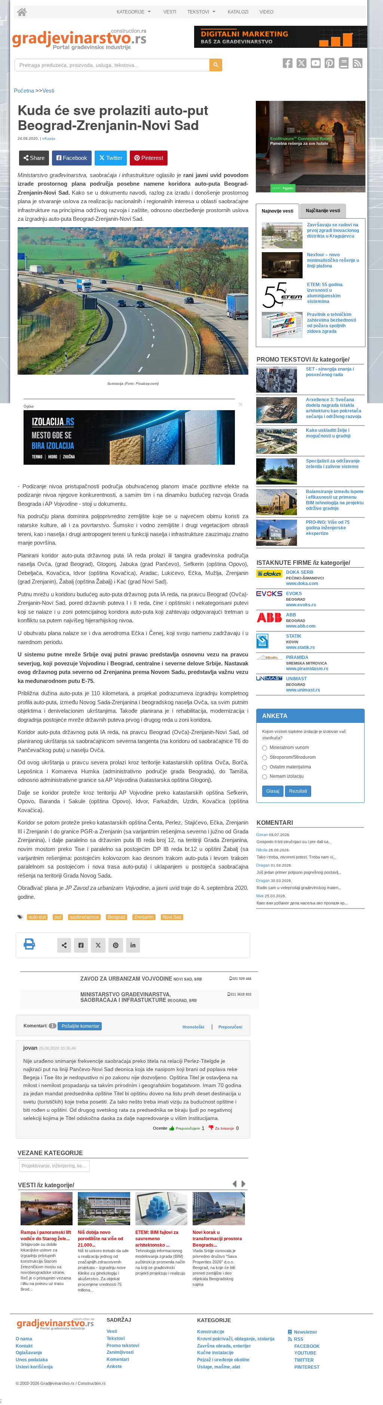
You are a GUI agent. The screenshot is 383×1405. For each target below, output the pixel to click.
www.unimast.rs (303, 690)
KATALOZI (238, 12)
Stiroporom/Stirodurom (293, 757)
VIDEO (266, 12)
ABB (291, 615)
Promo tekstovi (123, 1345)
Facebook (74, 158)
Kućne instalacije (215, 1352)
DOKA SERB (299, 572)
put (58, 917)
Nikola (262, 850)
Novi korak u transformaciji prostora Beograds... (217, 1239)
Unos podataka (32, 1359)
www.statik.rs (300, 647)
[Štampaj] (29, 944)
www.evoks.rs (301, 604)
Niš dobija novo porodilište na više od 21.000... (100, 1239)
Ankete (114, 1366)
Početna (25, 90)
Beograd (116, 917)
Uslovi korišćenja (34, 1367)
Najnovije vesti (277, 211)
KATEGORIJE (135, 13)
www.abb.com (301, 626)
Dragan (263, 865)
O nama (24, 1338)
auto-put (37, 917)
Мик (260, 896)
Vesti (48, 90)
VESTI (169, 12)
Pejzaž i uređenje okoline (223, 1359)
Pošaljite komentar (80, 1026)
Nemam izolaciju (287, 776)
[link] (98, 39)
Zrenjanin (144, 917)
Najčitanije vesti (323, 210)
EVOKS (294, 593)
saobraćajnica (84, 917)
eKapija (48, 138)
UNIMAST (296, 678)
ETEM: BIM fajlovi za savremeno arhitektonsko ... (156, 1239)
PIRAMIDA (297, 657)
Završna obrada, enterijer (224, 1346)
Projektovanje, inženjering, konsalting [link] (56, 1166)
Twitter (113, 158)
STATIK (293, 636)
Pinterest (151, 158)
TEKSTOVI (202, 13)
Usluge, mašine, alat (218, 1367)
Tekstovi (116, 1338)
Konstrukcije (210, 1331)
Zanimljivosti (120, 1352)
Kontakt (24, 1346)
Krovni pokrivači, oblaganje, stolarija (236, 1338)
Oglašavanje (29, 1352)
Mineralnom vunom (289, 747)
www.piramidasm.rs (307, 668)
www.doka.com (302, 583)
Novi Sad (172, 917)
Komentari (275, 823)
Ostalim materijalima (290, 767)
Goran (262, 834)
